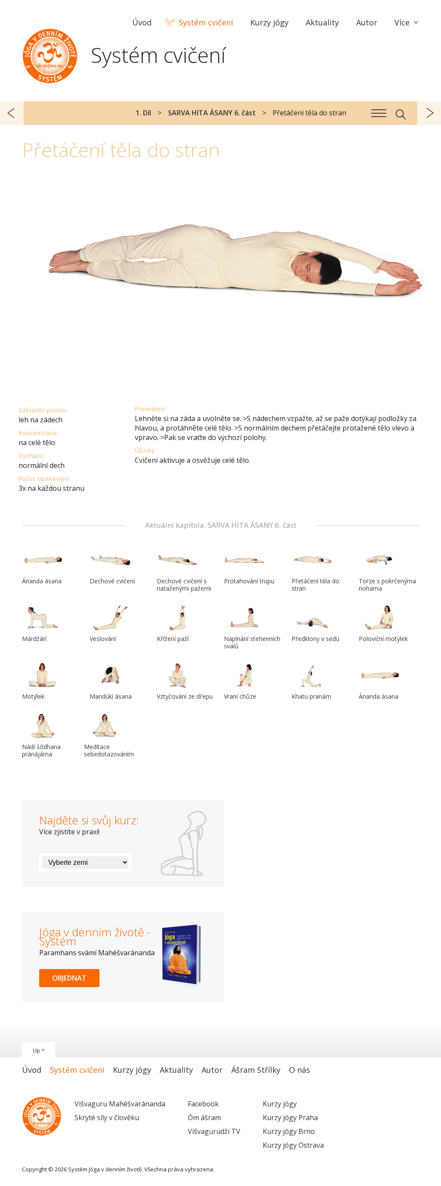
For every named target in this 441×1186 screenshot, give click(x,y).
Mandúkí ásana (111, 696)
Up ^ (38, 1050)
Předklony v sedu (315, 639)
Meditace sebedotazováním (109, 750)
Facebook (203, 1104)
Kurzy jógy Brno (289, 1131)
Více (402, 22)
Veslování (103, 639)
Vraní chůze (240, 696)
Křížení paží (173, 639)
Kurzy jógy (280, 1104)
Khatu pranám (311, 696)
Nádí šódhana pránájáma (41, 750)
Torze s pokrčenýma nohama (387, 584)
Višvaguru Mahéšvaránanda (120, 1104)
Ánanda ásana (42, 581)
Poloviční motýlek (383, 639)
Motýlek (33, 696)
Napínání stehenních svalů (252, 642)
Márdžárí (34, 639)
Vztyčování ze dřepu (185, 696)
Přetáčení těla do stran (315, 584)
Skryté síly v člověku (107, 1117)
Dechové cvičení (112, 581)
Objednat (69, 978)
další (429, 113)
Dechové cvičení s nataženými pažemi (184, 584)
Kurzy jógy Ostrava (293, 1145)
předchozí (12, 113)
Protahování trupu (249, 581)
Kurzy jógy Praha (290, 1117)
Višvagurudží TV (214, 1131)
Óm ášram (204, 1117)
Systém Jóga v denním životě (50, 54)
